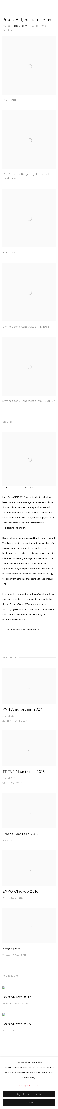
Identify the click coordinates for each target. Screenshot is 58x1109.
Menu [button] (53, 6)
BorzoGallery (13, 6)
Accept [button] (29, 1102)
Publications (10, 30)
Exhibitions (39, 25)
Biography (21, 25)
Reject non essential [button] (29, 1094)
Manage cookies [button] (29, 1085)
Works (6, 25)
